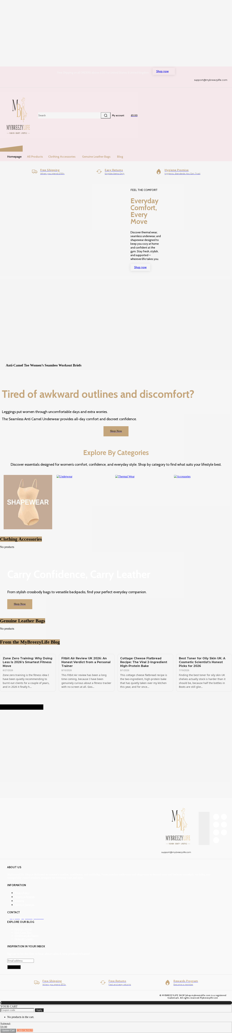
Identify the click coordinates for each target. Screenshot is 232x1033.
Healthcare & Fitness (26, 935)
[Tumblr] (224, 825)
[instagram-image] (19, 732)
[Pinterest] (216, 825)
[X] (216, 832)
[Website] (224, 832)
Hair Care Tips (22, 932)
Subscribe (14, 967)
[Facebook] (216, 817)
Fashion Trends (23, 929)
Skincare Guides (23, 938)
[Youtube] (216, 840)
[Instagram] (224, 817)
